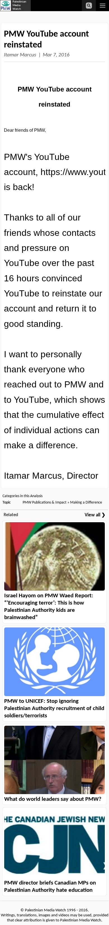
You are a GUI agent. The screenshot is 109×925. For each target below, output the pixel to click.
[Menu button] (102, 5)
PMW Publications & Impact (45, 502)
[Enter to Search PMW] (89, 5)
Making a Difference (86, 502)
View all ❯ (95, 515)
